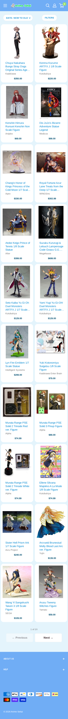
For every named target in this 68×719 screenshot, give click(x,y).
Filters (49, 18)
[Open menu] (5, 5)
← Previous (19, 637)
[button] (18, 18)
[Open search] (48, 5)
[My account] (54, 5)
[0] (61, 5)
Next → (48, 637)
